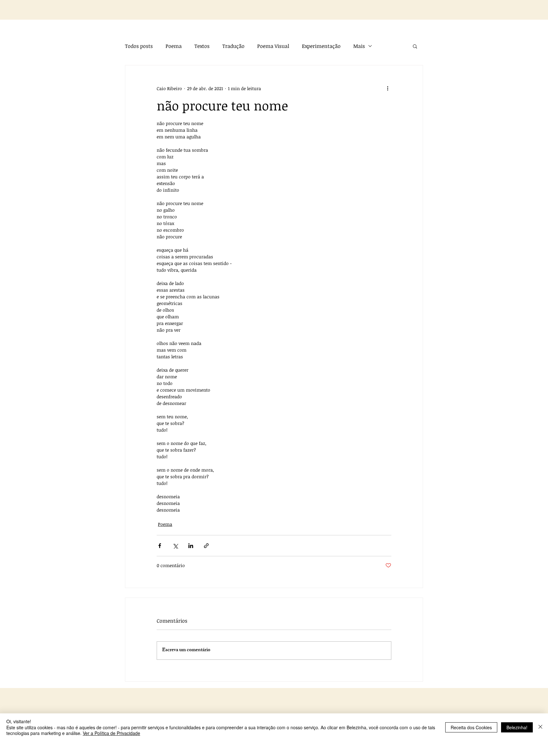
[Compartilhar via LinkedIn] (191, 546)
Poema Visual (273, 46)
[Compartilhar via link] (206, 546)
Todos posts (139, 46)
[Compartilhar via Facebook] (160, 546)
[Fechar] (540, 727)
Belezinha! (516, 727)
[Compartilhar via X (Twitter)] (175, 546)
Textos (202, 46)
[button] (415, 46)
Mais (359, 46)
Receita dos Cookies (471, 727)
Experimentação (321, 46)
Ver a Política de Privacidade (111, 733)
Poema (174, 46)
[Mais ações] (387, 88)
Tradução (233, 46)
